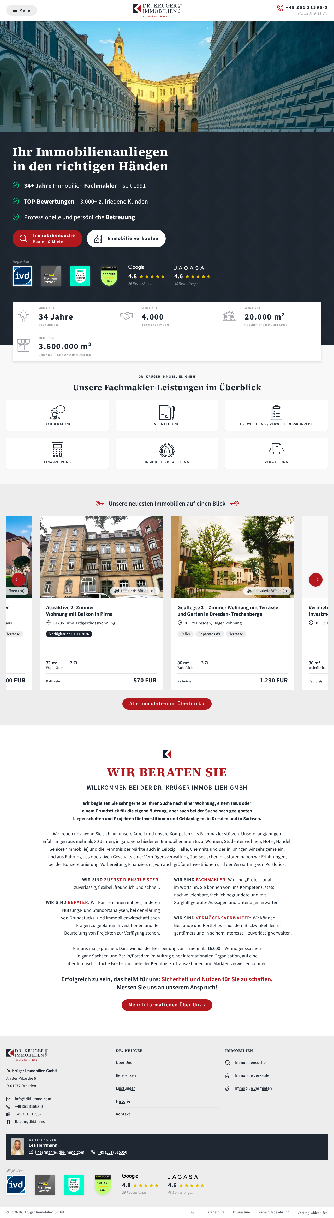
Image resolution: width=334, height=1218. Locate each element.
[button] (18, 580)
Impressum (241, 1212)
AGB (193, 1212)
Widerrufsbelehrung (274, 1212)
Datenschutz (215, 1212)
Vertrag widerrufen (313, 1213)
